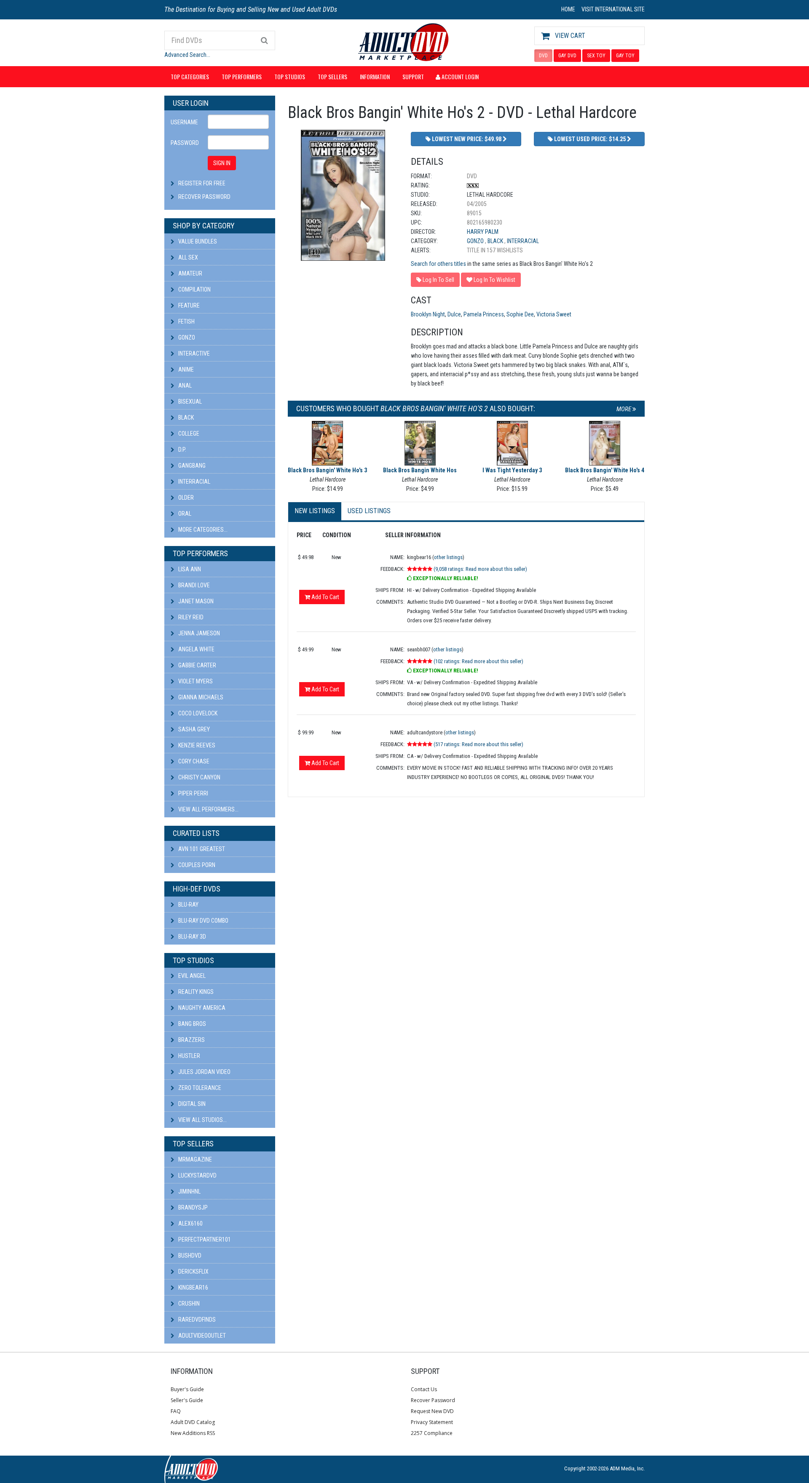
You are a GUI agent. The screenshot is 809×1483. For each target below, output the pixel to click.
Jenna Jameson (198, 633)
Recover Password (204, 196)
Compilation (194, 289)
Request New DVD (432, 1411)
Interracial (193, 481)
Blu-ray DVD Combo (202, 920)
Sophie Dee (520, 314)
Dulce (454, 314)
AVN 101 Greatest (201, 849)
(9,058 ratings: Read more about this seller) (480, 569)
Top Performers (242, 76)
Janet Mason (195, 601)
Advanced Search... (187, 54)
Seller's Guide (187, 1400)
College (188, 433)
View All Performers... (207, 809)
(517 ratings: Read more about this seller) (478, 744)
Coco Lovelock (197, 713)
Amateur (189, 273)
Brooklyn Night (428, 314)
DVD (543, 56)
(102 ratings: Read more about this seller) (478, 661)
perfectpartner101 (204, 1239)
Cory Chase (193, 761)
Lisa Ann (189, 569)
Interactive (193, 353)
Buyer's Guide (187, 1389)
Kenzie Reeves (196, 745)
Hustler (188, 1055)
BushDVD (189, 1255)
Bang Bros (191, 1023)
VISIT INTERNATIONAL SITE (613, 9)
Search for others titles (438, 263)
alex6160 (190, 1223)
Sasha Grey (193, 729)
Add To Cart (324, 597)
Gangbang (191, 465)
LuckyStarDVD (197, 1175)
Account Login (459, 76)
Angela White (195, 649)
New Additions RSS (193, 1433)
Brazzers (191, 1039)
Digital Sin (191, 1103)
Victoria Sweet (553, 314)
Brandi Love (193, 585)
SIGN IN (221, 163)
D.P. (181, 449)
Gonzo (186, 337)
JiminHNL (189, 1191)
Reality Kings (195, 991)
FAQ (176, 1411)
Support (413, 76)
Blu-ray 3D (191, 936)
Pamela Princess (483, 314)
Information (375, 76)
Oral (184, 513)
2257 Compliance (432, 1433)
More (624, 409)
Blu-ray (187, 904)
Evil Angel (191, 975)
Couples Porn (196, 865)
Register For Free (201, 183)
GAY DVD (567, 56)
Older (185, 497)
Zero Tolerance (199, 1087)
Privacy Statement (432, 1422)
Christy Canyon (198, 777)
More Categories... (202, 529)
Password (185, 142)
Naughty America (201, 1007)
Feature (188, 305)
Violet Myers (195, 681)
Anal (184, 385)
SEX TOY (596, 56)
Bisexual (189, 401)
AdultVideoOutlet (201, 1335)
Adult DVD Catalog (193, 1422)
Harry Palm (482, 231)
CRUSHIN (188, 1303)
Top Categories (190, 76)
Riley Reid (190, 617)
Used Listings (369, 511)
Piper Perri (192, 793)
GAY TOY (625, 56)
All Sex (187, 257)
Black (185, 417)
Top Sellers (332, 76)
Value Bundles (197, 241)
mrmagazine (194, 1159)
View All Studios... (202, 1119)
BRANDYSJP (192, 1207)
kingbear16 (192, 1287)
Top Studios (289, 76)
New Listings (315, 511)
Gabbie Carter (196, 665)
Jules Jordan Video (203, 1071)
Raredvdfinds (196, 1319)
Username (184, 122)
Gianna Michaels (200, 697)
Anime (185, 369)
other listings (448, 557)
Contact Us (424, 1389)
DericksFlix (193, 1271)
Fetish (186, 321)
